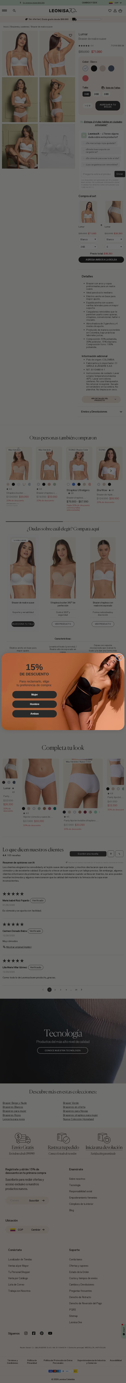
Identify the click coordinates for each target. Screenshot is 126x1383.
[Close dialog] (119, 657)
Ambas (34, 713)
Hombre (34, 704)
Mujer (34, 694)
